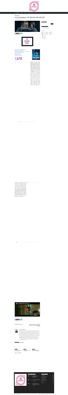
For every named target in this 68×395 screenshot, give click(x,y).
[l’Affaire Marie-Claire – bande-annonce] (30, 377)
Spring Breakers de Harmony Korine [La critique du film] (35, 350)
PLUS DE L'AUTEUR (21, 342)
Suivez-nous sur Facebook (45, 26)
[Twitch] (23, 387)
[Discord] (15, 387)
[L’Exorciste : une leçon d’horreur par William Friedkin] (19, 347)
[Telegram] (21, 33)
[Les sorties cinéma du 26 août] (30, 380)
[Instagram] (19, 387)
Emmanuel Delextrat (22, 329)
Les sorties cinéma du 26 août (36, 379)
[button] (53, 13)
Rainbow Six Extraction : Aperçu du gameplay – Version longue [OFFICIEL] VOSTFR (34, 325)
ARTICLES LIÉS (16, 342)
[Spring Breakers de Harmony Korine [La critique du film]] (36, 347)
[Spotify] (22, 387)
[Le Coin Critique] (34, 6)
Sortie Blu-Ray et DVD (44, 380)
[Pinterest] (18, 33)
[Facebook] (15, 33)
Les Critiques (16, 349)
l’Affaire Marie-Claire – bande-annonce (35, 376)
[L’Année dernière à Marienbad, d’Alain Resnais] (27, 347)
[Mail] (20, 387)
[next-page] (39, 342)
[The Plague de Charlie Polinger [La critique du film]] (30, 384)
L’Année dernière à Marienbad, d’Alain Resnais (27, 350)
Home (15, 14)
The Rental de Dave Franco (19, 324)
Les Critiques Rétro (18, 14)
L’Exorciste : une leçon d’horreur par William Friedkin (18, 350)
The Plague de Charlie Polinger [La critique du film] (36, 384)
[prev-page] (38, 342)
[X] (17, 33)
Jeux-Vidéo (42, 382)
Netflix (42, 381)
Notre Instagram (43, 30)
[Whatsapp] (20, 33)
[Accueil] (14, 13)
